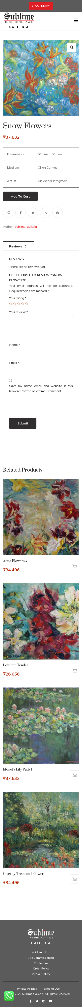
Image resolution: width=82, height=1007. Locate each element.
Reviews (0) (18, 246)
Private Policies (27, 988)
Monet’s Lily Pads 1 (17, 769)
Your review (18, 312)
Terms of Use (51, 988)
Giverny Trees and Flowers (24, 874)
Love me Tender (15, 665)
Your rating (17, 298)
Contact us (41, 963)
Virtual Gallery (41, 974)
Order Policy (41, 968)
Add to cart (20, 196)
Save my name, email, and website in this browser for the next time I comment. (41, 388)
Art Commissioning (41, 958)
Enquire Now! (41, 5)
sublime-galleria (26, 227)
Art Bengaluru (41, 952)
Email (14, 363)
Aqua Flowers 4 (15, 561)
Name (14, 345)
